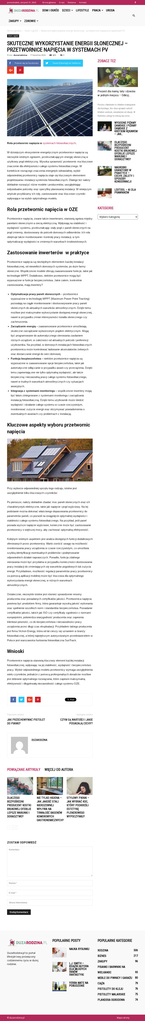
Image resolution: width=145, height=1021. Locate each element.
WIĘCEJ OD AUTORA (59, 769)
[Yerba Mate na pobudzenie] (59, 986)
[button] (133, 15)
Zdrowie (30, 21)
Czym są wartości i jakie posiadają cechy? (76, 721)
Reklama (72, 2)
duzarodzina (20, 55)
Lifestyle (82, 10)
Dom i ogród (50, 10)
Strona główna (49, 2)
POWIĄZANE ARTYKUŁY (23, 769)
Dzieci (66, 10)
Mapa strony (123, 1017)
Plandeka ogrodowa (111, 1000)
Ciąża (101, 983)
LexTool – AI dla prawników (125, 191)
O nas (61, 2)
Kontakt (82, 2)
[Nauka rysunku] (59, 952)
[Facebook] (135, 2)
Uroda (110, 10)
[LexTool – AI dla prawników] (105, 193)
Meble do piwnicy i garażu (115, 978)
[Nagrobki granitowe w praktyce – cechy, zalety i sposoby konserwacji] (105, 171)
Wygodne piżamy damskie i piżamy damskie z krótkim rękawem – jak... (126, 128)
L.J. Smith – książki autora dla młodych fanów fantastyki (79, 969)
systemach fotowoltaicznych (59, 143)
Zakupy (14, 21)
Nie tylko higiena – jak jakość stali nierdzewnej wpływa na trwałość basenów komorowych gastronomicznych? (50, 809)
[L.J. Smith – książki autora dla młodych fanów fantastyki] (59, 967)
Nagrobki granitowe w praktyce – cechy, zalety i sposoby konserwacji (124, 174)
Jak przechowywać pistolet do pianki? (26, 721)
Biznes (102, 956)
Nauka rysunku (79, 949)
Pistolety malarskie (111, 994)
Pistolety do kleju (110, 989)
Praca (96, 10)
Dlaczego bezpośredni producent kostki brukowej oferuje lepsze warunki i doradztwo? (125, 151)
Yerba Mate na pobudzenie (78, 984)
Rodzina (103, 950)
